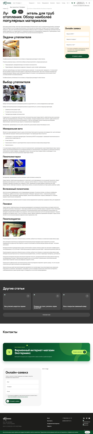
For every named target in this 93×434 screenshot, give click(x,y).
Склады (63, 3)
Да (14, 12)
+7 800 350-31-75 (80, 2)
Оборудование (45, 3)
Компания (52, 3)
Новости (58, 3)
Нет (21, 12)
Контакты (49, 421)
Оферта (49, 426)
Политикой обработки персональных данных (76, 50)
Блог (48, 418)
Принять (87, 432)
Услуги (38, 3)
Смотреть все (46, 314)
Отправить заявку (77, 56)
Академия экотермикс (53, 423)
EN (69, 3)
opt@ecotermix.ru (81, 3)
